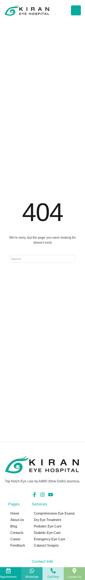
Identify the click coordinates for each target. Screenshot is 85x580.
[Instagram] (42, 494)
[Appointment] (8, 570)
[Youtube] (50, 494)
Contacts (16, 533)
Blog (13, 526)
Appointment (8, 576)
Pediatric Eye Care (47, 526)
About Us (17, 520)
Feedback (17, 545)
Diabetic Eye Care (47, 533)
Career (15, 539)
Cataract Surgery (46, 545)
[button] (73, 575)
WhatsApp (32, 576)
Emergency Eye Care (49, 539)
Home (14, 513)
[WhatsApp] (31, 570)
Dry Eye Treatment (47, 520)
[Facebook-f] (34, 494)
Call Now (53, 576)
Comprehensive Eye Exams (54, 513)
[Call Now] (53, 570)
